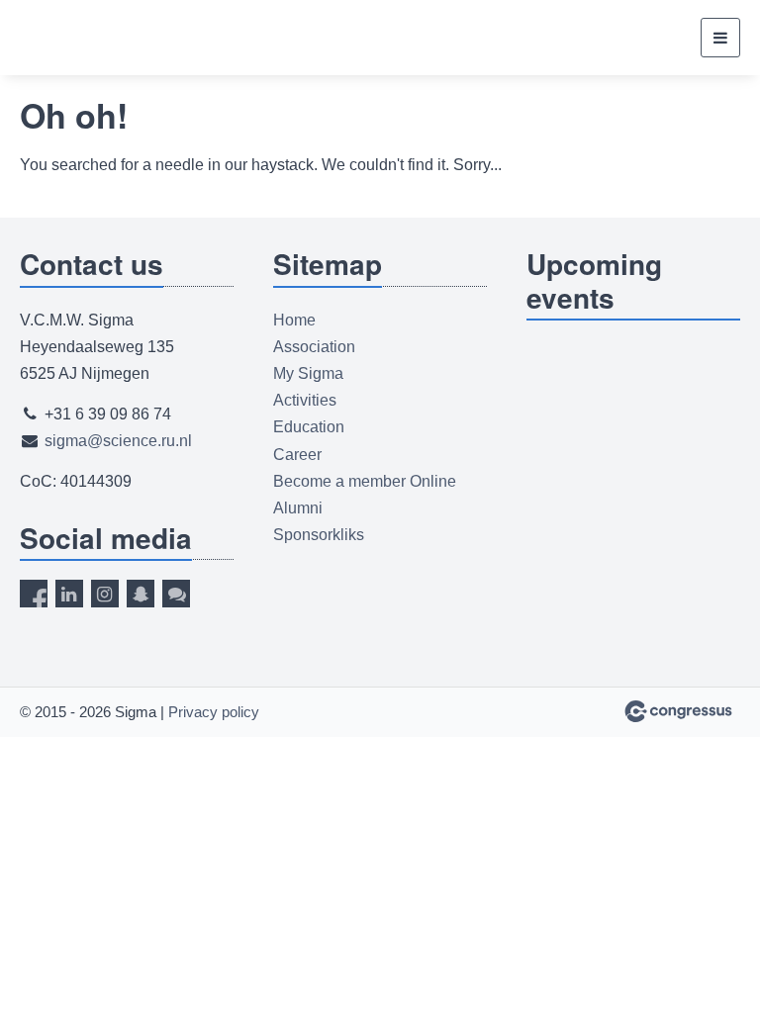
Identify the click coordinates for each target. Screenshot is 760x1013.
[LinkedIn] (69, 593)
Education (308, 426)
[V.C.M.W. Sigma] (81, 38)
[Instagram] (105, 593)
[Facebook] (34, 593)
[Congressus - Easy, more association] (678, 711)
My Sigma (308, 373)
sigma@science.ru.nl (118, 440)
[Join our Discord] (176, 593)
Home (294, 320)
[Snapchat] (140, 593)
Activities (304, 400)
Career (297, 454)
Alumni (298, 508)
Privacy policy (213, 711)
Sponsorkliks (318, 534)
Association (314, 346)
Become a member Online (364, 481)
